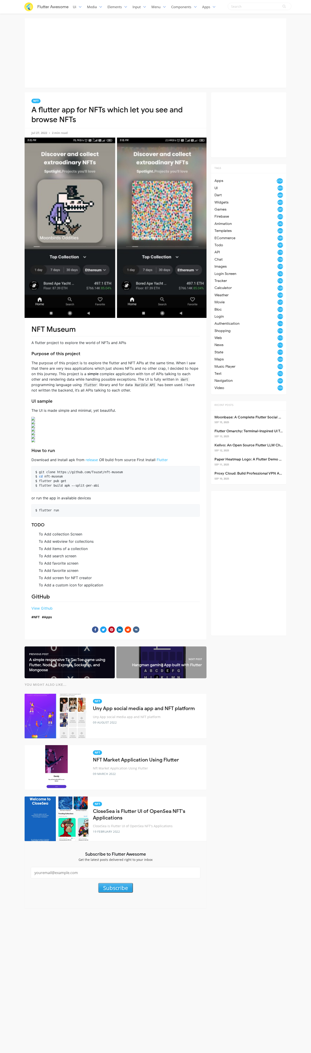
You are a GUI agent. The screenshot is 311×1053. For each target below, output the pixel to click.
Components (181, 7)
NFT (36, 101)
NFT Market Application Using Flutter (136, 760)
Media (92, 7)
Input (137, 7)
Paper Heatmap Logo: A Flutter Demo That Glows (256, 459)
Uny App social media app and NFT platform (144, 708)
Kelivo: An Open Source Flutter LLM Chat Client (254, 445)
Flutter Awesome (53, 6)
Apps (206, 7)
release (92, 459)
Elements (114, 7)
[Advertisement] (155, 52)
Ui (74, 7)
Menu (156, 7)
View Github (42, 608)
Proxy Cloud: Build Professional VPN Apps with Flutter (260, 473)
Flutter (162, 459)
